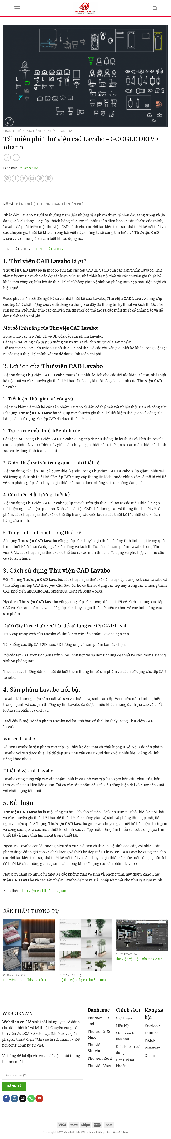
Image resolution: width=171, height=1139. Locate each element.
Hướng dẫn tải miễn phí (62, 204)
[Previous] (3, 957)
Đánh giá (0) (27, 204)
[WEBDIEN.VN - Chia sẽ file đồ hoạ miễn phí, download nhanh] (85, 8)
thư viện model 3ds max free (25, 980)
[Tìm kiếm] (155, 8)
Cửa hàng (34, 131)
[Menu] (17, 8)
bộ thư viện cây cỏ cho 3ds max (83, 980)
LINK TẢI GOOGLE (52, 249)
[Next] (168, 957)
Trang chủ (12, 131)
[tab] (8, 204)
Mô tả (8, 204)
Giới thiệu (124, 1018)
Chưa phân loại (60, 131)
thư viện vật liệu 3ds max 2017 (139, 959)
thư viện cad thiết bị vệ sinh (45, 891)
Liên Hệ (122, 1026)
